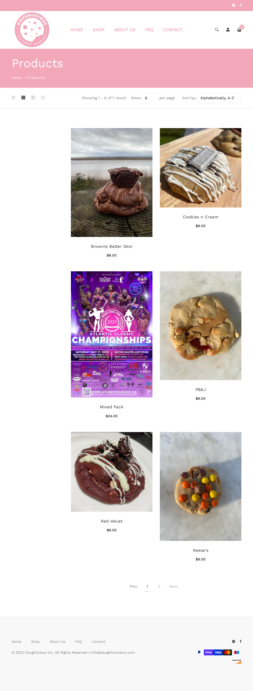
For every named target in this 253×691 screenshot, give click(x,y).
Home (76, 29)
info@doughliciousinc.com (112, 652)
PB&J (200, 389)
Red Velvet (112, 521)
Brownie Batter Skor (112, 246)
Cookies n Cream (200, 216)
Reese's (201, 550)
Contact (173, 29)
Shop (98, 29)
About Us (124, 29)
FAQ (149, 29)
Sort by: (189, 98)
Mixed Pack (112, 406)
